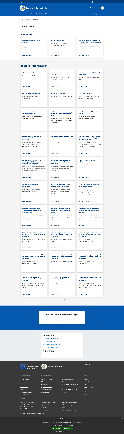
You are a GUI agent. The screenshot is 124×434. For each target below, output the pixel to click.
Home (23, 19)
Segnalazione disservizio (47, 405)
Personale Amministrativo (26, 392)
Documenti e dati (24, 395)
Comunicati (86, 382)
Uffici (21, 384)
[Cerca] (102, 8)
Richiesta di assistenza (46, 410)
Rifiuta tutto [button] (67, 428)
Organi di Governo (24, 379)
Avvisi (85, 384)
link (75, 425)
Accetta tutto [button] (56, 428)
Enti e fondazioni (24, 387)
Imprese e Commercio (46, 387)
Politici (21, 389)
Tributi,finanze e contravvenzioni (70, 384)
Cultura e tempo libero (46, 382)
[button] (61, 431)
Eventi (85, 394)
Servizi (28, 19)
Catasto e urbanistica (46, 389)
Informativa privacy (67, 405)
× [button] (122, 418)
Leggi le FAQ (44, 407)
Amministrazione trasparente (69, 402)
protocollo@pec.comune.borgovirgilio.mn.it (33, 413)
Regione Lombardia (24, 2)
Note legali (65, 407)
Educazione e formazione (68, 379)
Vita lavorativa (44, 384)
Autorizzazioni (65, 392)
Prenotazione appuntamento (48, 402)
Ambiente (64, 387)
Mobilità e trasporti (45, 392)
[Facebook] (89, 8)
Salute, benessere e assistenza (69, 389)
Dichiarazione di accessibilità (69, 410)
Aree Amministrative (25, 382)
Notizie (85, 379)
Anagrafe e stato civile (46, 379)
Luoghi (85, 391)
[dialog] (62, 425)
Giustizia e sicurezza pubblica (69, 382)
